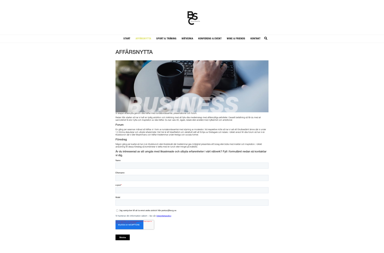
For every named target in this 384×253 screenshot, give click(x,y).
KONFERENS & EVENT (210, 39)
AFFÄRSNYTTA (143, 39)
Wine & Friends (236, 39)
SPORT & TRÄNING (166, 39)
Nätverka (187, 39)
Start (126, 39)
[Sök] (265, 38)
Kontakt (255, 39)
